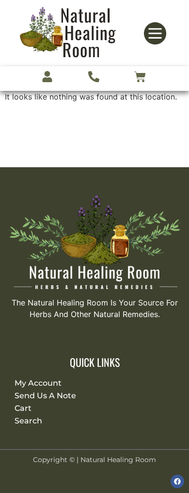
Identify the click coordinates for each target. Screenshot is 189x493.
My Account (38, 383)
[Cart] (140, 78)
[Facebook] (177, 481)
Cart (23, 408)
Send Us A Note (45, 395)
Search (28, 420)
